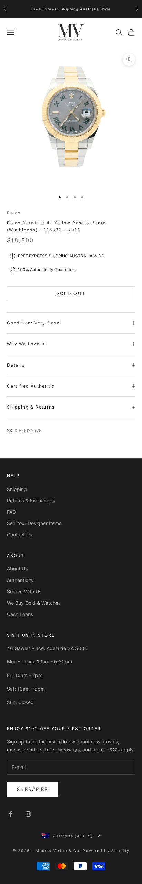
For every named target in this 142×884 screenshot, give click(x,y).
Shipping (17, 489)
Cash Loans (20, 614)
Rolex (14, 212)
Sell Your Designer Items (34, 523)
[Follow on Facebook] (10, 813)
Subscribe (32, 789)
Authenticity (20, 580)
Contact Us (19, 534)
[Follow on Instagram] (28, 813)
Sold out (71, 293)
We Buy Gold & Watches (34, 603)
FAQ (11, 512)
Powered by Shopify (106, 850)
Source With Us (24, 591)
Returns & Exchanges (31, 500)
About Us (17, 568)
